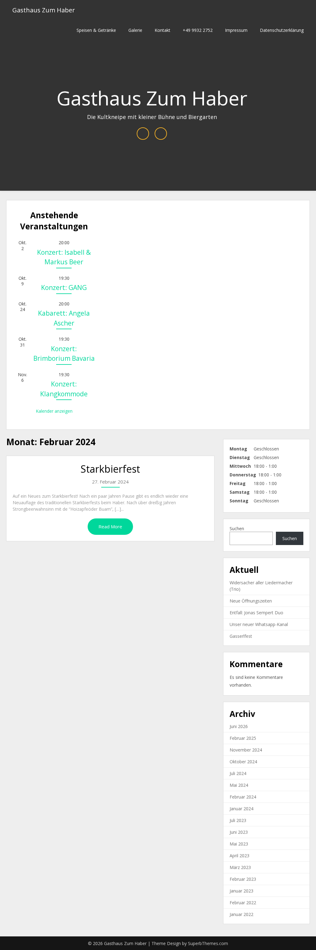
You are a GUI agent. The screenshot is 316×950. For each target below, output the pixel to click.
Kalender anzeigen (54, 411)
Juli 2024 (238, 773)
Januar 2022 (241, 914)
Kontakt (162, 30)
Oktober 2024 (243, 762)
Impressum (236, 30)
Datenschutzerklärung (282, 30)
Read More (110, 526)
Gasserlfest (241, 636)
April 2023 (239, 855)
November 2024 (246, 750)
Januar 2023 (241, 891)
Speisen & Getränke (96, 30)
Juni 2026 (239, 726)
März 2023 (240, 867)
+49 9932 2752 (198, 30)
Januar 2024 (241, 809)
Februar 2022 (243, 902)
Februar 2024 (243, 797)
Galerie (135, 30)
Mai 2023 (239, 844)
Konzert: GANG (64, 287)
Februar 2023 (243, 879)
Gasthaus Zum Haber (43, 10)
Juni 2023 (239, 832)
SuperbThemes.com (208, 943)
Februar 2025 (243, 738)
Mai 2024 (239, 785)
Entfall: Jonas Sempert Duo (256, 613)
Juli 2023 (238, 820)
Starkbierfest (110, 468)
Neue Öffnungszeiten (251, 601)
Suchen (237, 528)
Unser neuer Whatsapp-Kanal (259, 624)
